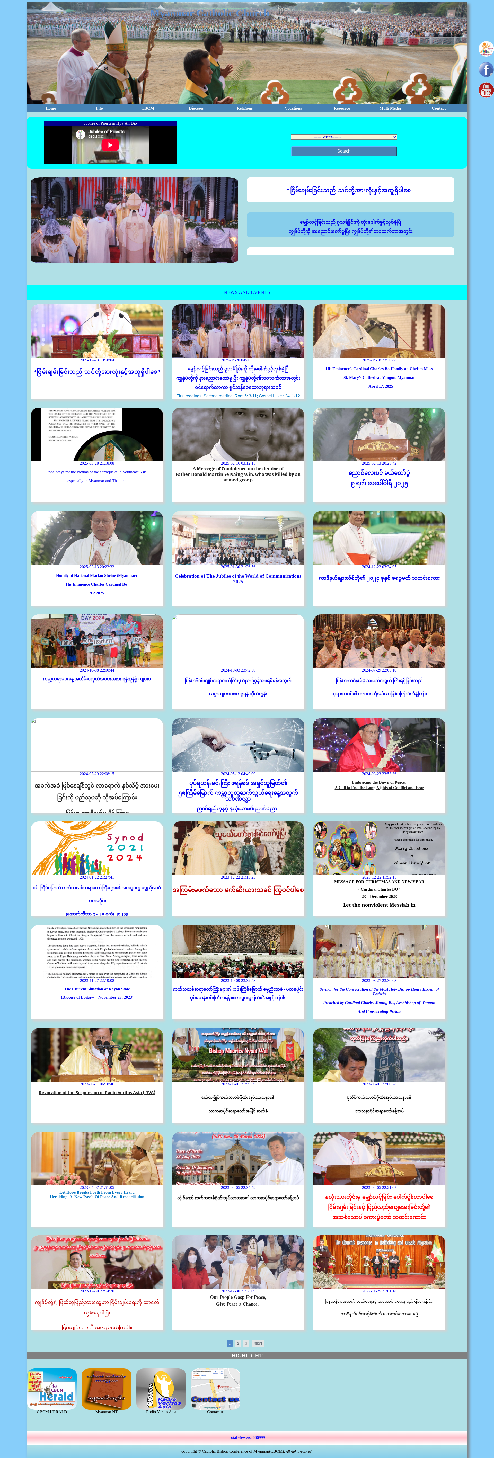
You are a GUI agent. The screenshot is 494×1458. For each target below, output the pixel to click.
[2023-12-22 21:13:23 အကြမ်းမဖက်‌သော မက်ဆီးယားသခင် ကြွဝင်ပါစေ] (238, 848)
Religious (245, 108)
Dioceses (196, 108)
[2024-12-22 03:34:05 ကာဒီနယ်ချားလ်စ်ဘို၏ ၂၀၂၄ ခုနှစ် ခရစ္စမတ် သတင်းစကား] (379, 538)
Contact (439, 108)
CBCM (147, 108)
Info (99, 108)
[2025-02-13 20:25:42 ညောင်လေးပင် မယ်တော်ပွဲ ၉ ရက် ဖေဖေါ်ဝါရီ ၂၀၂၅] (379, 434)
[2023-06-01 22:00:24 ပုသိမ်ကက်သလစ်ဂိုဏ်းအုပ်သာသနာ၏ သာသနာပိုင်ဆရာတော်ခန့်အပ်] (379, 1055)
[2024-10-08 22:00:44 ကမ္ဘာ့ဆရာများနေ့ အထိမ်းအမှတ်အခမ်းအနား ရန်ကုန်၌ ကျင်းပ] (97, 641)
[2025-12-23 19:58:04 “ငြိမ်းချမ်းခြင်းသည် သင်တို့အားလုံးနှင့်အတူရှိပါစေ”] (97, 331)
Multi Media (390, 108)
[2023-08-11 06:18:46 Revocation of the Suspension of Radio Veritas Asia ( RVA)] (97, 1055)
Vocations (293, 108)
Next (258, 1343)
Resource (342, 108)
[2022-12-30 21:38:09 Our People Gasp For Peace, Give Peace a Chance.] (238, 1262)
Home (51, 108)
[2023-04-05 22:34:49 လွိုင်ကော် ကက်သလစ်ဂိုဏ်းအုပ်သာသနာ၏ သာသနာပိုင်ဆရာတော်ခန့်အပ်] (238, 1158)
